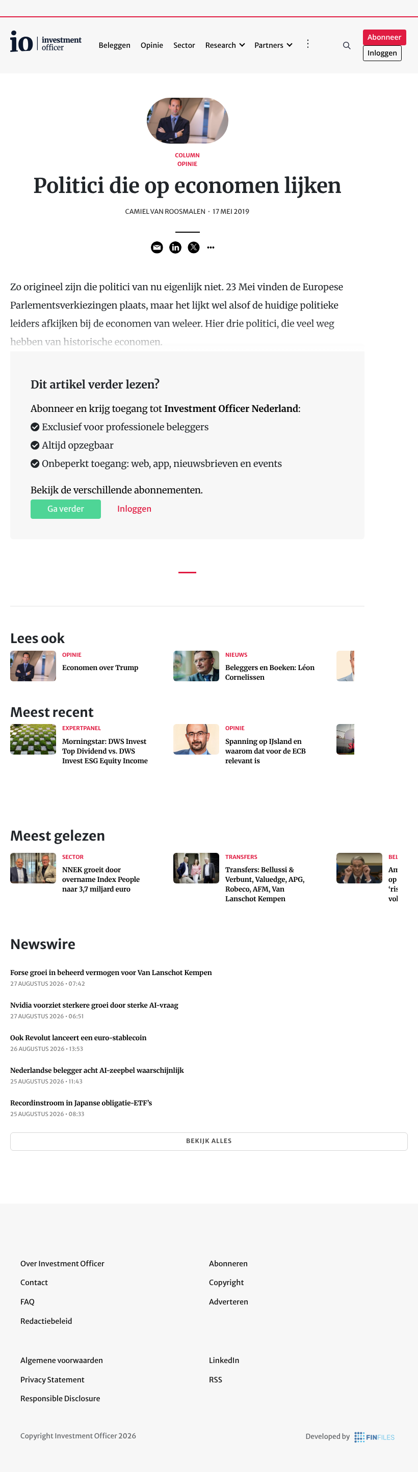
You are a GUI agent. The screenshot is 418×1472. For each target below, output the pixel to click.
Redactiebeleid (46, 1321)
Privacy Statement (52, 1379)
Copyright (226, 1282)
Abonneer (384, 37)
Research (221, 45)
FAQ (27, 1302)
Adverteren (228, 1302)
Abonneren (228, 1263)
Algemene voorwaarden (61, 1360)
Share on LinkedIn (175, 247)
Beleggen (114, 45)
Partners (268, 45)
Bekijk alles (209, 1141)
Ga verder (65, 509)
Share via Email (157, 247)
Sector (184, 45)
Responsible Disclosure (60, 1398)
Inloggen (382, 53)
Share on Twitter (194, 247)
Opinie (152, 45)
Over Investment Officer (62, 1263)
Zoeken (346, 45)
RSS (215, 1379)
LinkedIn (224, 1360)
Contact (34, 1282)
